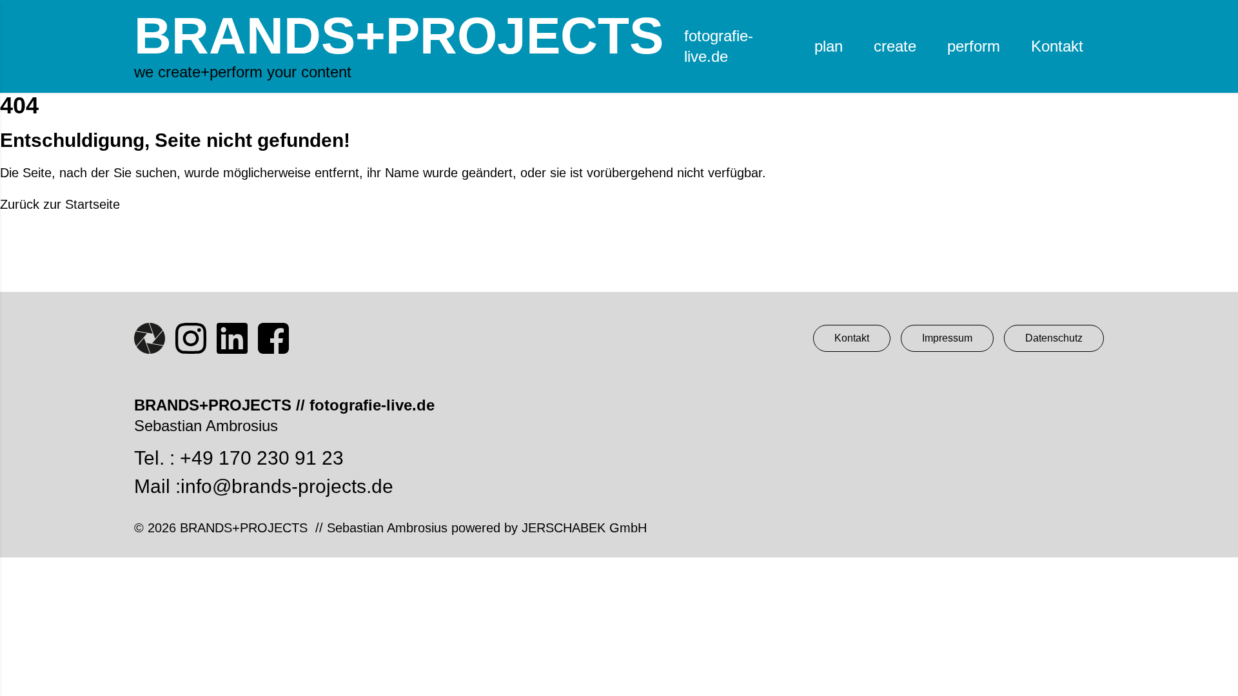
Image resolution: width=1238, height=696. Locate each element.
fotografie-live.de (718, 46)
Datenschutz (1054, 338)
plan (828, 46)
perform (973, 46)
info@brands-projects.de (287, 486)
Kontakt (1057, 46)
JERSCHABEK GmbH (584, 528)
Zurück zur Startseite (60, 204)
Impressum (947, 338)
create (895, 46)
